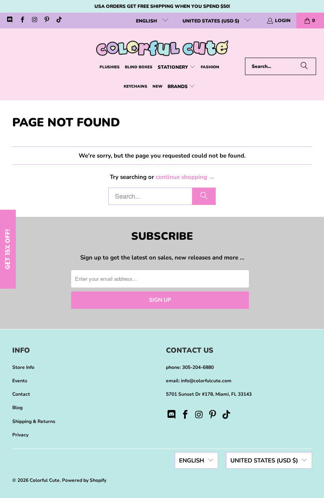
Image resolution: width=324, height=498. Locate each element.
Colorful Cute (45, 480)
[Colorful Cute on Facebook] (21, 20)
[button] (177, 67)
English (147, 21)
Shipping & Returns (33, 421)
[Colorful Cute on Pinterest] (46, 20)
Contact (21, 394)
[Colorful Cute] (162, 45)
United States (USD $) (212, 21)
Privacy (20, 435)
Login (282, 20)
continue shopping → (185, 177)
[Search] (304, 66)
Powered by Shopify (84, 480)
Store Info (23, 367)
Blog (17, 407)
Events (19, 381)
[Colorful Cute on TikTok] (58, 20)
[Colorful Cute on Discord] (9, 20)
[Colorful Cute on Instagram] (34, 20)
